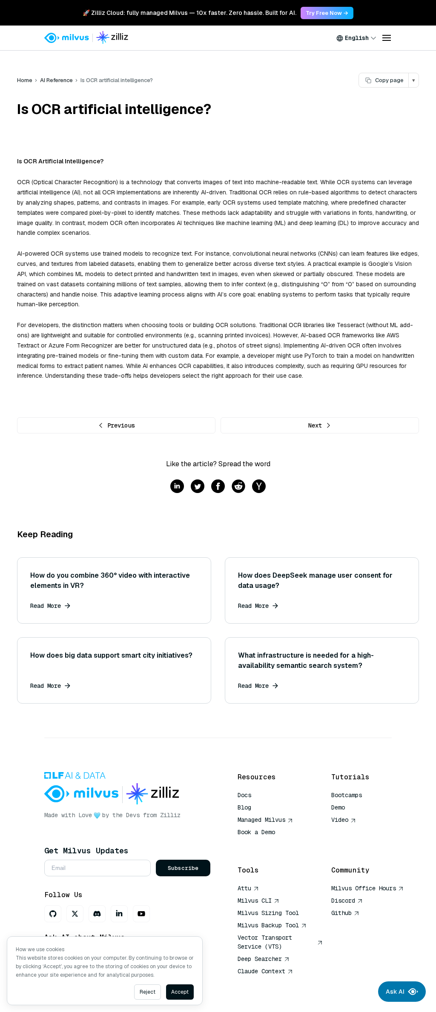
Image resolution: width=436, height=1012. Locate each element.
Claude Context (261, 971)
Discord (343, 900)
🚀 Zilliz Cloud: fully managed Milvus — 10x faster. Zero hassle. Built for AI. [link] (189, 13)
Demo (338, 807)
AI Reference (56, 80)
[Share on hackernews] (259, 486)
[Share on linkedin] (177, 486)
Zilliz (170, 815)
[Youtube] (141, 913)
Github (341, 913)
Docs (244, 795)
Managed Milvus (261, 820)
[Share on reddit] (238, 486)
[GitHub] (52, 913)
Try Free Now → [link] (327, 13)
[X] (74, 913)
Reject (147, 992)
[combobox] (356, 38)
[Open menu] (387, 38)
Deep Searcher (260, 959)
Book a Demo (256, 832)
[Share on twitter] (197, 486)
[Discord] (97, 913)
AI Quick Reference (268, 844)
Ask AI (395, 991)
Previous (121, 425)
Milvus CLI (255, 900)
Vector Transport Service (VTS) (265, 942)
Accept (180, 992)
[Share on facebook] (218, 486)
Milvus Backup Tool (268, 925)
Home (24, 80)
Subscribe (183, 868)
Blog (244, 807)
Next (315, 425)
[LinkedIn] (119, 913)
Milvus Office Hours (363, 888)
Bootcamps (346, 795)
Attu (244, 888)
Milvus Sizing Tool (268, 913)
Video (339, 820)
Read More (45, 606)
